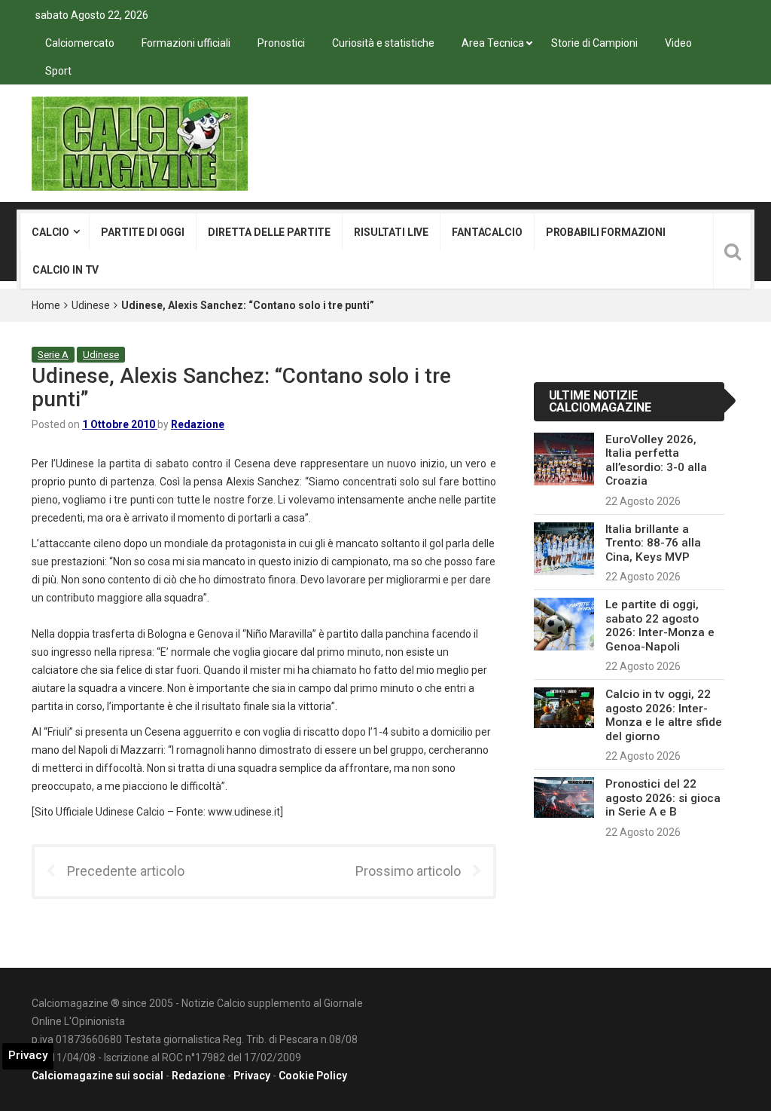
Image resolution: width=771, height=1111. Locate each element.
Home (46, 305)
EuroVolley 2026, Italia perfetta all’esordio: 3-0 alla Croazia (656, 460)
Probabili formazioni (606, 232)
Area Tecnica (493, 43)
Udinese (91, 305)
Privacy (251, 1076)
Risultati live (391, 232)
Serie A (53, 354)
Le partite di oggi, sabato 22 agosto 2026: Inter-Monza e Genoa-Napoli (660, 625)
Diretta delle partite (269, 232)
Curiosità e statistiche (383, 43)
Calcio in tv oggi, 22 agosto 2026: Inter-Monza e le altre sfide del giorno (663, 714)
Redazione (197, 424)
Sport (58, 71)
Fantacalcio (487, 232)
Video (678, 43)
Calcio (50, 232)
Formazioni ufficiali (186, 43)
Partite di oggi (142, 232)
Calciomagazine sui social (97, 1076)
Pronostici (281, 43)
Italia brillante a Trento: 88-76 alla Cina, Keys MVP (653, 543)
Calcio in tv (65, 270)
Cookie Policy (313, 1076)
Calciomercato (79, 43)
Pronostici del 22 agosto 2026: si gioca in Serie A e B (663, 798)
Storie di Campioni (594, 43)
